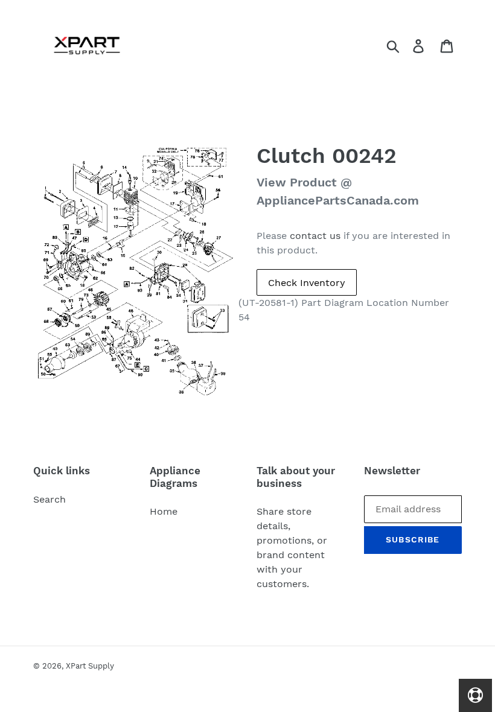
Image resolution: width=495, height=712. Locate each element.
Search (49, 499)
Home (163, 511)
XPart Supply (90, 665)
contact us (315, 235)
